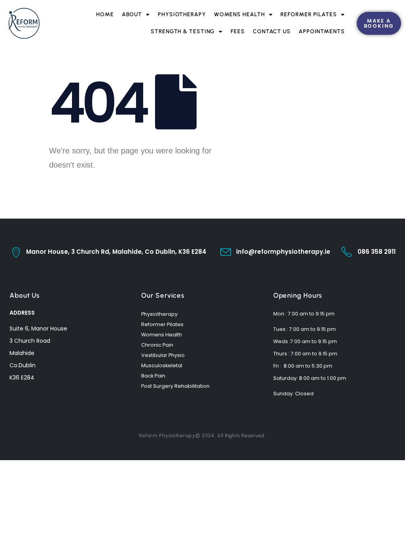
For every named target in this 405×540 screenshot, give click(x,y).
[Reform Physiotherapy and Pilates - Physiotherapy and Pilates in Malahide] (24, 23)
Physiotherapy (182, 14)
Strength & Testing (183, 31)
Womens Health (239, 14)
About (132, 14)
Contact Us (272, 31)
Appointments (322, 31)
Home (105, 14)
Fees (238, 31)
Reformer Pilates (308, 14)
